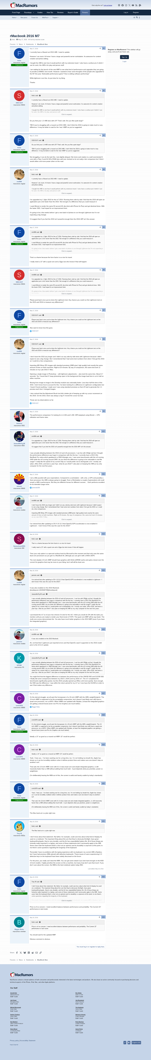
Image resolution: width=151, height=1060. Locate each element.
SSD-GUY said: (37, 140)
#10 (103, 431)
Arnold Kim (13, 993)
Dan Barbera (13, 1021)
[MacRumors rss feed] (136, 5)
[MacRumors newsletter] (140, 5)
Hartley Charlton (15, 1014)
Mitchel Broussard (15, 1007)
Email (11, 996)
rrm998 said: (36, 232)
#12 (103, 495)
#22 (103, 877)
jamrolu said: (36, 575)
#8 (104, 339)
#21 (103, 821)
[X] (130, 5)
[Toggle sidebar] (139, 17)
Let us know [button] (108, 5)
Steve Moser (13, 1029)
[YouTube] (133, 5)
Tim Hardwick (79, 1007)
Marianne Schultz (81, 1014)
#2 (104, 90)
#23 (103, 917)
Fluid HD (15, 1044)
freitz (13, 39)
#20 (103, 783)
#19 (103, 744)
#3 (104, 135)
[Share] (100, 48)
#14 (103, 570)
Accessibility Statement (27, 1040)
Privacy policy (14, 1040)
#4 (104, 169)
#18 (103, 715)
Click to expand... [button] (67, 114)
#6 (104, 270)
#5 (104, 227)
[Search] (136, 17)
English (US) (136, 1042)
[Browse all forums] (134, 17)
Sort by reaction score (37, 39)
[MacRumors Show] (119, 5)
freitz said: (35, 95)
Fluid (11, 1044)
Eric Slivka (78, 993)
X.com (16, 996)
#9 (104, 411)
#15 (103, 629)
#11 (103, 474)
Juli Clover (13, 1000)
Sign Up (124, 57)
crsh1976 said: (36, 720)
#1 (104, 48)
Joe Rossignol (80, 1000)
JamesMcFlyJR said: (38, 594)
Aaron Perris (79, 1029)
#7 (104, 310)
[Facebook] (122, 5)
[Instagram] (126, 5)
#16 (103, 653)
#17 (103, 693)
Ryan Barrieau (80, 1021)
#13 (103, 534)
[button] (27, 12)
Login (124, 61)
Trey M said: (36, 882)
